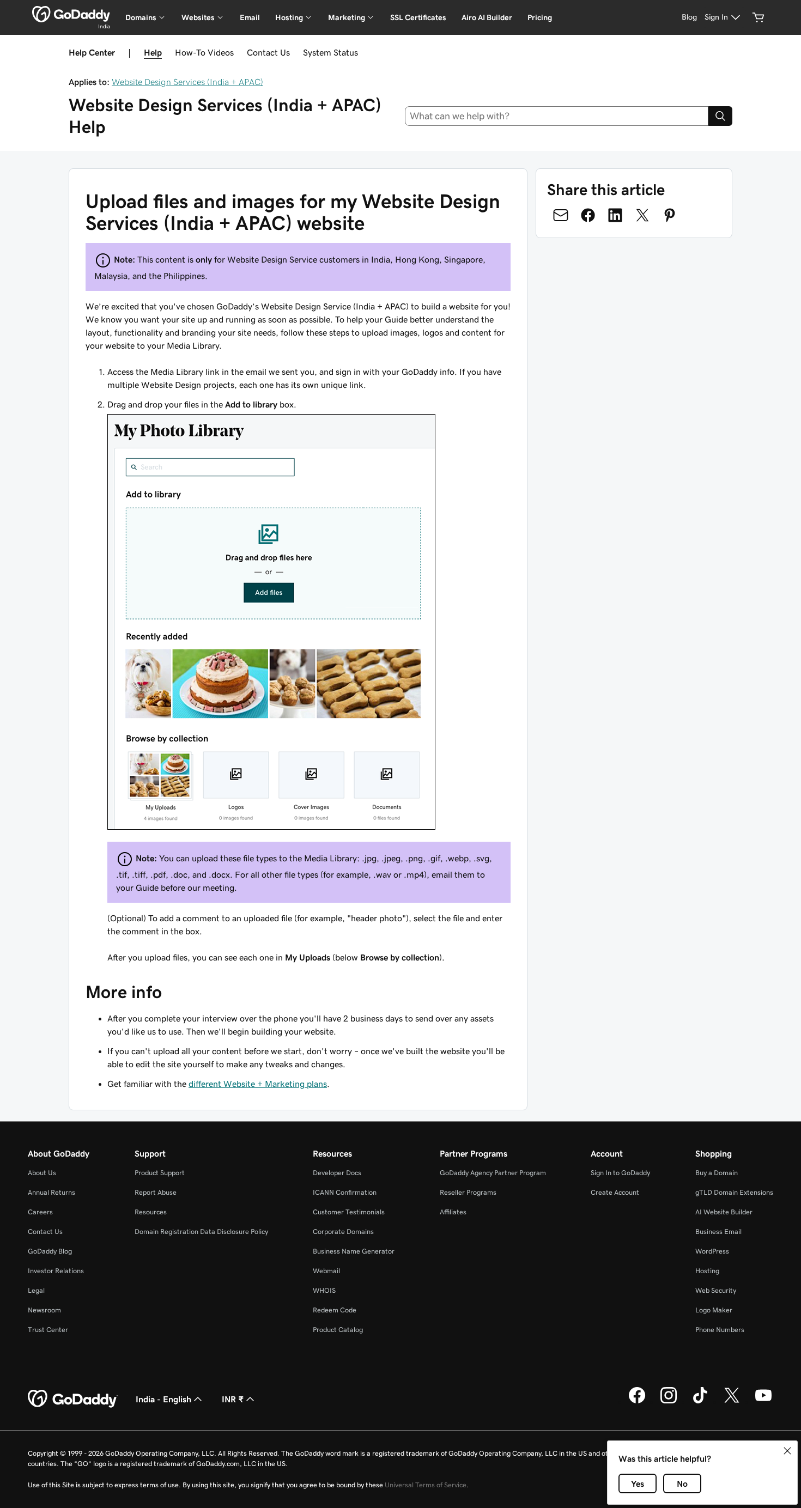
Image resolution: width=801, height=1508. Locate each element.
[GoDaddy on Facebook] (637, 1401)
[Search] (720, 116)
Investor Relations (56, 1270)
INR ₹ (233, 1399)
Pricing (539, 17)
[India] (71, 14)
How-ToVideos (204, 52)
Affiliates (453, 1211)
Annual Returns (51, 1192)
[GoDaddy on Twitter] (732, 1401)
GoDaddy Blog (50, 1251)
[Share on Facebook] (588, 215)
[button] (787, 1451)
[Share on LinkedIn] (615, 215)
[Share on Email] (560, 215)
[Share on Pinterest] (669, 215)
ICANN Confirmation (345, 1192)
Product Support (160, 1172)
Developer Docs (337, 1172)
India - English (163, 1399)
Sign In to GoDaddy (620, 1172)
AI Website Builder (724, 1211)
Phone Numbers (719, 1329)
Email (250, 17)
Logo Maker (713, 1310)
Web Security (715, 1290)
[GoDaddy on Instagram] (668, 1401)
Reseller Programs (468, 1192)
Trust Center (48, 1329)
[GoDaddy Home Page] (73, 1399)
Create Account (615, 1192)
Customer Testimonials (349, 1211)
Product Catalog (338, 1329)
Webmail (326, 1270)
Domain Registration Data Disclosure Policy (201, 1231)
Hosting (707, 1270)
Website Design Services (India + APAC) (187, 81)
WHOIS (324, 1290)
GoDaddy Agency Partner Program (493, 1172)
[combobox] (557, 116)
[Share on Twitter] (642, 215)
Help (153, 52)
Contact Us (268, 52)
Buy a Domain (716, 1172)
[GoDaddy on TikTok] (700, 1401)
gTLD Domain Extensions (734, 1192)
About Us (42, 1172)
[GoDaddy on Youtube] (763, 1401)
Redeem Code (334, 1310)
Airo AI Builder (487, 17)
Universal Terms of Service (425, 1484)
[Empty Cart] (758, 17)
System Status (330, 52)
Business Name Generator (354, 1251)
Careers (40, 1211)
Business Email (718, 1231)
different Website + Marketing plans (258, 1083)
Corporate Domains (343, 1231)
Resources (151, 1211)
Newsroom (44, 1310)
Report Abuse (156, 1192)
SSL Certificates (418, 17)
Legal (36, 1290)
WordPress (712, 1251)
